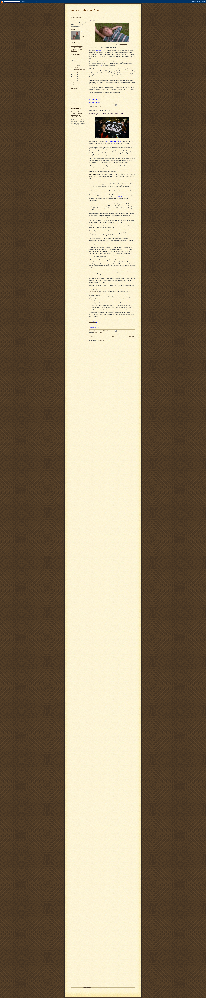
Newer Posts (92, 336)
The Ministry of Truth (76, 49)
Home (112, 336)
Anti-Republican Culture (86, 10)
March (76, 61)
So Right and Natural (76, 47)
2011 (74, 80)
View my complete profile (83, 36)
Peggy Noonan (93, 297)
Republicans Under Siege (77, 46)
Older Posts (132, 336)
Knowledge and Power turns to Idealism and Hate (80, 70)
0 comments (110, 330)
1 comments (111, 105)
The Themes (74, 51)
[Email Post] (116, 105)
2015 (74, 59)
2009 (74, 85)
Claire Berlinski (93, 291)
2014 (74, 74)
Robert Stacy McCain (76, 21)
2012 (74, 78)
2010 (74, 83)
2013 (74, 76)
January (76, 65)
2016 (74, 56)
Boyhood (76, 67)
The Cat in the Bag (78, 120)
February (76, 63)
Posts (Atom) (100, 340)
